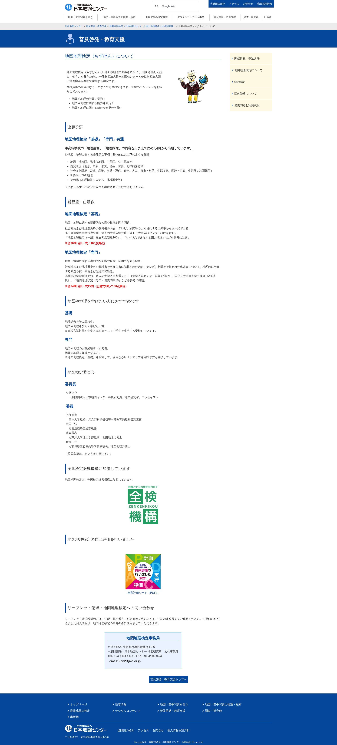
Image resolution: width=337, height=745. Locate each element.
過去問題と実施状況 (247, 105)
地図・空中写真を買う (80, 17)
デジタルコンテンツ (127, 710)
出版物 (268, 17)
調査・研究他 (251, 17)
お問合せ (248, 3)
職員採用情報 (264, 3)
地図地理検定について (248, 70)
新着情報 (120, 704)
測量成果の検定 (80, 710)
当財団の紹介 (217, 3)
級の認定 (240, 81)
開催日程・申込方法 (247, 58)
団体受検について (245, 93)
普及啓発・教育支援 (225, 17)
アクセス (234, 3)
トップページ (78, 704)
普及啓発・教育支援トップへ (168, 679)
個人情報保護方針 (178, 730)
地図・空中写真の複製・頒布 (119, 17)
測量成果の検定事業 (157, 17)
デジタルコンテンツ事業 (190, 17)
